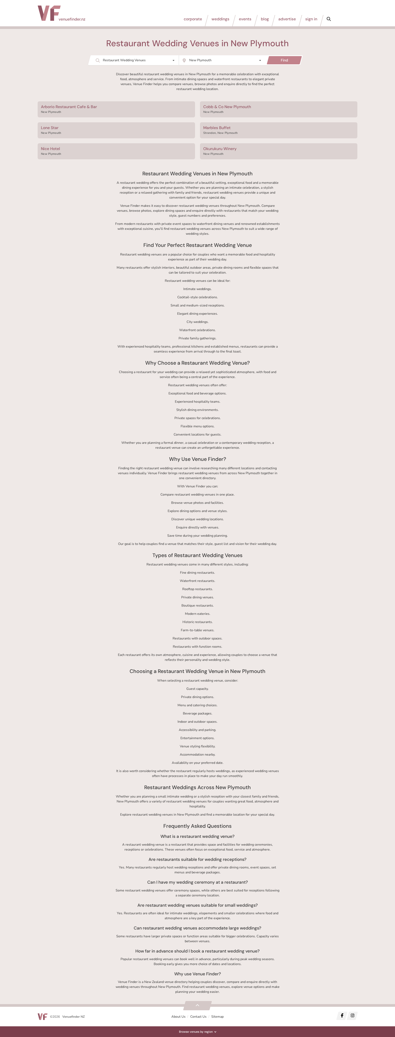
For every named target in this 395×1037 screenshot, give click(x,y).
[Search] (329, 20)
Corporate (193, 19)
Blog (265, 19)
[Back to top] (197, 1005)
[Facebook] (341, 1016)
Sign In (311, 19)
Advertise (287, 19)
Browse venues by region (196, 1032)
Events (245, 19)
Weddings (220, 19)
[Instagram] (352, 1016)
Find (284, 60)
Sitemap (217, 1016)
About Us (178, 1016)
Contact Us (198, 1016)
